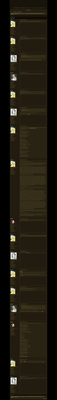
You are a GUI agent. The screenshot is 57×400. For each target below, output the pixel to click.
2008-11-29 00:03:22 (25, 107)
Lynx (11, 107)
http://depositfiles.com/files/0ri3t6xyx (24, 356)
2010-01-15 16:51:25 (25, 376)
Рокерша (12, 218)
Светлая (12, 19)
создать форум (44, 398)
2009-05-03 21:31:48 (25, 218)
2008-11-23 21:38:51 (25, 72)
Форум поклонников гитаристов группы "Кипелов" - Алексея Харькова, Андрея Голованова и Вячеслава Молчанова (26, 13)
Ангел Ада (12, 72)
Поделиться (21, 19)
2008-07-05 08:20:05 (25, 19)
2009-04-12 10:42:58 (25, 159)
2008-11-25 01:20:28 (25, 90)
